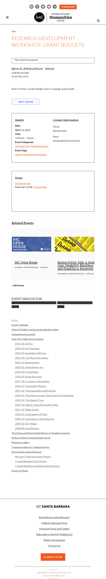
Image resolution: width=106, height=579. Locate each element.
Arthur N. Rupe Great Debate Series (31, 437)
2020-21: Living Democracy (29, 367)
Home (14, 31)
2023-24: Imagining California (30, 353)
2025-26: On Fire (24, 343)
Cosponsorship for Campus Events (30, 447)
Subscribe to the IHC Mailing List (54, 534)
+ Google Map (40, 187)
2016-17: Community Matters (30, 386)
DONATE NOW (68, 7)
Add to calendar (25, 101)
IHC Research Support (37, 146)
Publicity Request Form (54, 523)
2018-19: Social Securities (28, 376)
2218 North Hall (23, 183)
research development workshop (31, 154)
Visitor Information (54, 540)
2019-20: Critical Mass (27, 372)
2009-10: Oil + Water (26, 423)
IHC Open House (26, 262)
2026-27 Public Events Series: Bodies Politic (35, 329)
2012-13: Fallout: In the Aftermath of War (36, 404)
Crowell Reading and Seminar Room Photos (37, 466)
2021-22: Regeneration (27, 362)
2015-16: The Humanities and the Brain (35, 390)
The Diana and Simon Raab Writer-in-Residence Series (41, 433)
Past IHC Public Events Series (27, 339)
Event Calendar (20, 325)
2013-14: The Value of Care (29, 400)
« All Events (18, 285)
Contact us (54, 545)
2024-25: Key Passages (27, 348)
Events (15, 320)
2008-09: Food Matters (27, 428)
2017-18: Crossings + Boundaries (32, 381)
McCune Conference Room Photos (33, 456)
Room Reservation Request (27, 452)
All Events (20, 146)
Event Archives (20, 470)
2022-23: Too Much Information (31, 357)
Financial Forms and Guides (54, 528)
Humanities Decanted (23, 334)
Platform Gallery (21, 442)
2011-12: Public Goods (27, 409)
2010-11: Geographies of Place (31, 414)
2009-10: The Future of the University (34, 419)
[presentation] (31, 244)
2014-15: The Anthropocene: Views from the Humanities (44, 395)
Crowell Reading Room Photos (31, 461)
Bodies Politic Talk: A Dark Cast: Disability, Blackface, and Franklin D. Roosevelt (76, 265)
